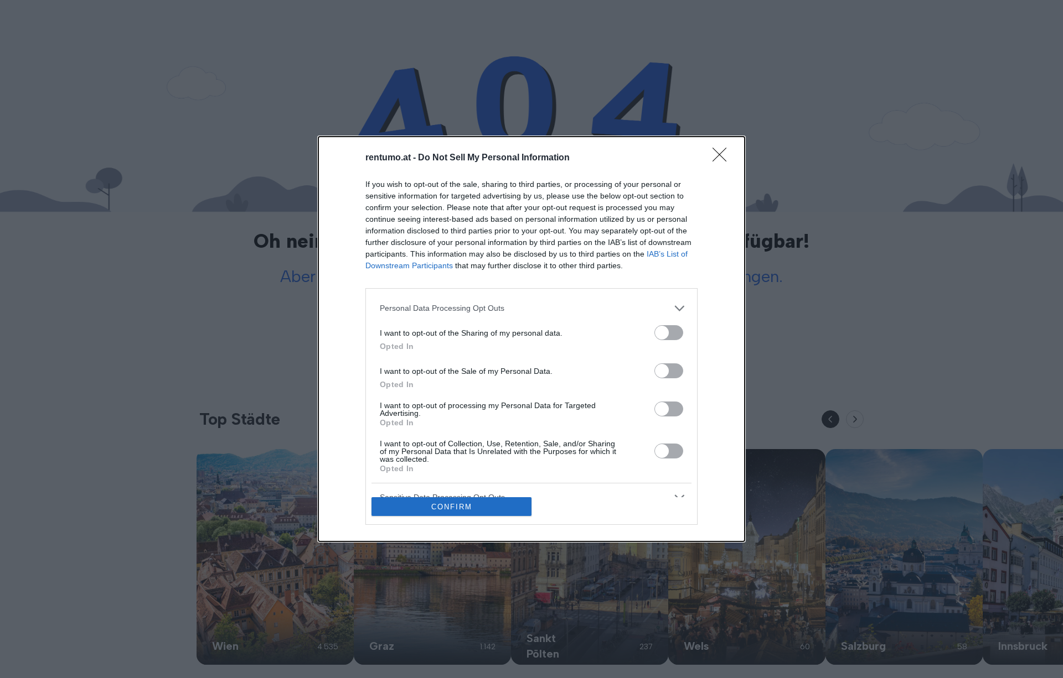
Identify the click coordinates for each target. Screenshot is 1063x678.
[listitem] (531, 308)
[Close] (723, 158)
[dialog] (531, 339)
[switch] (668, 332)
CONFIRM (451, 507)
